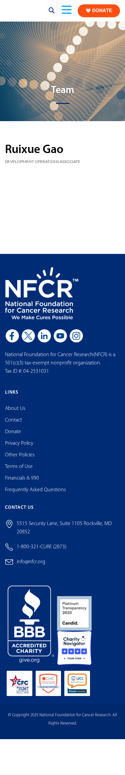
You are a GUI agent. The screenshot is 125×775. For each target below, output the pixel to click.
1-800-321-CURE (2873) (41, 552)
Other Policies (20, 460)
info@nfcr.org (31, 567)
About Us (15, 414)
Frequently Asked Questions (35, 495)
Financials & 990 (22, 484)
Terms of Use (19, 472)
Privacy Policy (19, 449)
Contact (13, 425)
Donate (13, 437)
